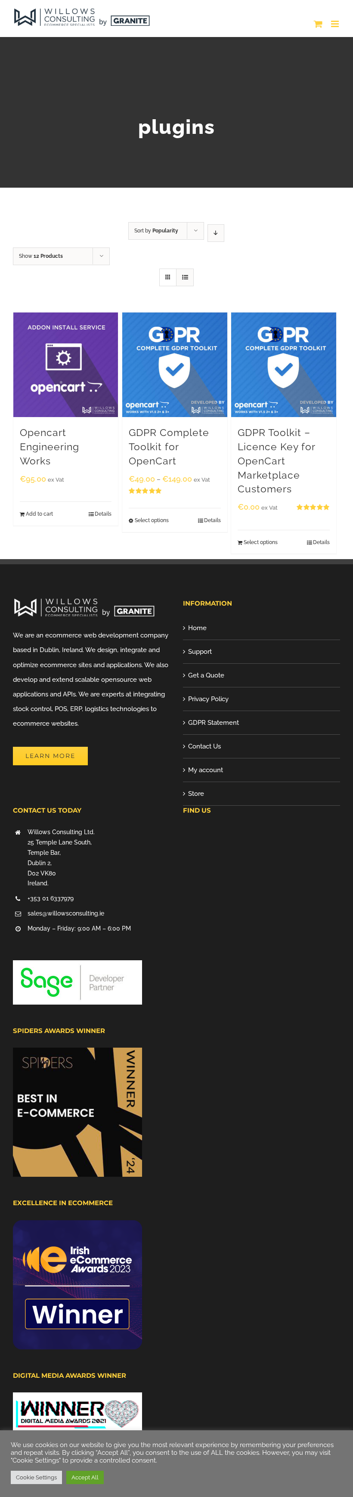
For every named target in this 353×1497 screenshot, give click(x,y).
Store (196, 794)
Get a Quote (206, 675)
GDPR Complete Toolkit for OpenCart (169, 446)
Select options (152, 520)
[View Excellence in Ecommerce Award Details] (77, 1227)
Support (200, 652)
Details (103, 514)
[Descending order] (215, 233)
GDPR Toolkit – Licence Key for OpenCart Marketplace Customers (276, 461)
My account (205, 770)
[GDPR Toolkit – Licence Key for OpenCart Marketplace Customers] (283, 364)
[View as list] (184, 277)
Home (197, 628)
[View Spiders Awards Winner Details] (77, 1055)
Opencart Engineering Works (49, 446)
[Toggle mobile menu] (335, 23)
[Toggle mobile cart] (318, 23)
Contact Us (204, 746)
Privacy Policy (208, 699)
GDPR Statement (213, 723)
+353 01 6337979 (51, 898)
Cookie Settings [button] (36, 1477)
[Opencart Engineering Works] (65, 364)
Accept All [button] (85, 1477)
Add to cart (39, 514)
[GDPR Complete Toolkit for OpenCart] (174, 364)
